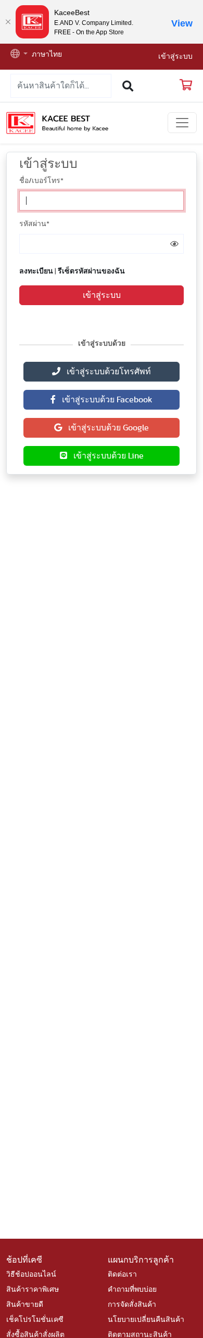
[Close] (8, 22)
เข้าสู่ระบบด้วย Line (105, 456)
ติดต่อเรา (122, 1274)
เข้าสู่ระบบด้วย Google (105, 428)
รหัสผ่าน (34, 224)
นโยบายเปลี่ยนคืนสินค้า (146, 1319)
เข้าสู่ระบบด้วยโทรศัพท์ (105, 372)
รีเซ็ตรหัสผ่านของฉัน (91, 271)
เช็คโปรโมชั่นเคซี (35, 1319)
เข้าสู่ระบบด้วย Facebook (104, 400)
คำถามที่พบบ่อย (132, 1289)
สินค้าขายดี (24, 1304)
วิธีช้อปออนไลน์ (31, 1274)
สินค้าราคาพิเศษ (32, 1289)
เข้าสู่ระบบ (175, 56)
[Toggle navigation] (182, 122)
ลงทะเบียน (36, 271)
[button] (19, 54)
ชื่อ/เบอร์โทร (41, 181)
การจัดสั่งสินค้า (132, 1304)
